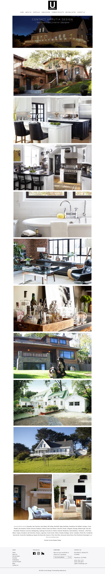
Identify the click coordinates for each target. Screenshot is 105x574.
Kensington (86, 535)
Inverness (28, 530)
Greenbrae (72, 526)
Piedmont (39, 528)
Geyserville (36, 535)
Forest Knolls (50, 533)
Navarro (48, 535)
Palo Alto (88, 528)
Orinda (64, 528)
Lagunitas (43, 533)
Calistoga (42, 530)
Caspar (19, 533)
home (22, 12)
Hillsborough (81, 528)
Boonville (43, 535)
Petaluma (22, 530)
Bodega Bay (35, 530)
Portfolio (36, 12)
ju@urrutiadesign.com (80, 563)
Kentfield (56, 526)
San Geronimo (31, 533)
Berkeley (65, 526)
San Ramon (53, 528)
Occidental (89, 533)
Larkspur (84, 526)
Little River (88, 530)
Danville (59, 528)
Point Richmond (78, 535)
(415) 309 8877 (79, 562)
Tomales (61, 533)
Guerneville (16, 535)
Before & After (71, 12)
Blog (13, 563)
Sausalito (29, 526)
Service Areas (16, 556)
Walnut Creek (46, 528)
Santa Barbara (73, 530)
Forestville (23, 535)
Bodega (66, 533)
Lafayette (69, 528)
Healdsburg (29, 535)
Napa (61, 526)
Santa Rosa (70, 535)
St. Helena (54, 530)
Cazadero (76, 533)
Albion (14, 533)
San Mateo (44, 526)
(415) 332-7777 (79, 560)
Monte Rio (83, 533)
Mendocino (66, 530)
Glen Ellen (57, 535)
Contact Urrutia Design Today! (52, 540)
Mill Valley (50, 526)
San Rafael (79, 526)
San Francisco (36, 526)
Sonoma (33, 528)
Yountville (48, 530)
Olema (57, 533)
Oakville (60, 530)
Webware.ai (62, 570)
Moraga (75, 528)
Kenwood (63, 535)
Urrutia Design (47, 570)
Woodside (16, 530)
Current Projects (58, 12)
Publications (15, 560)
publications (46, 12)
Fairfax (29, 528)
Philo (52, 535)
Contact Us (81, 12)
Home (14, 552)
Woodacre (24, 533)
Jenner (71, 533)
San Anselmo (22, 528)
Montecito (82, 530)
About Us (28, 12)
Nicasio (38, 533)
